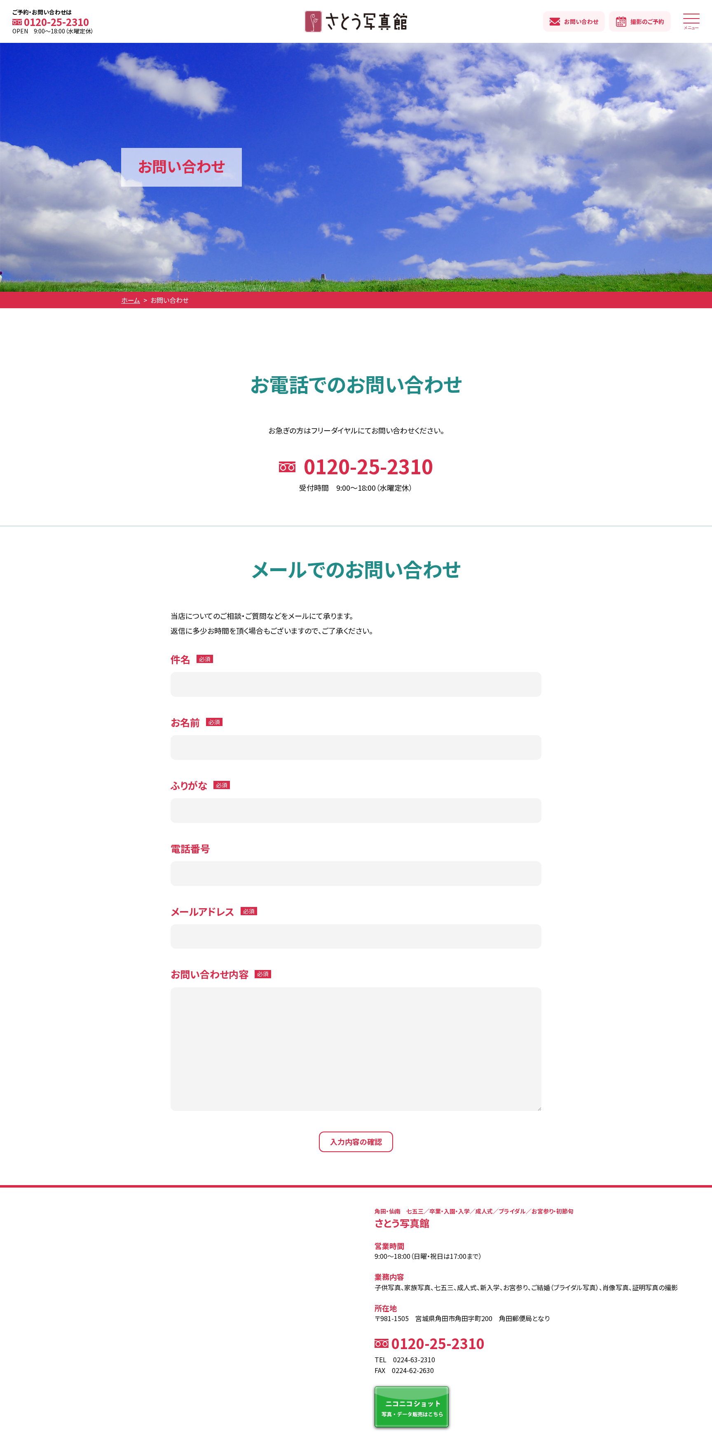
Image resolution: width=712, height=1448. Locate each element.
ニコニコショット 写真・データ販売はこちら (412, 1406)
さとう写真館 (356, 22)
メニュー (691, 27)
